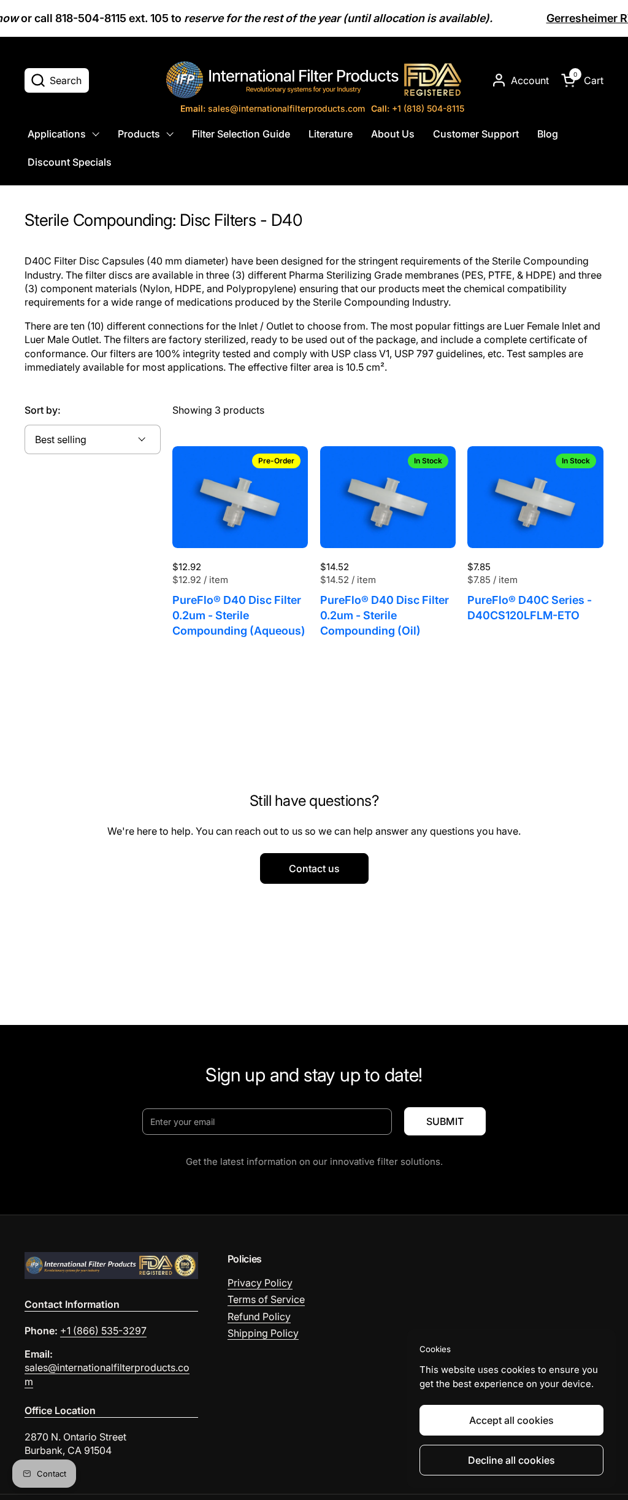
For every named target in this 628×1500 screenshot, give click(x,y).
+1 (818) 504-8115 (417, 108)
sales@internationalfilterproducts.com (272, 108)
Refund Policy (259, 1316)
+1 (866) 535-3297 (103, 1330)
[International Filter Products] (314, 79)
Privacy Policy (260, 1283)
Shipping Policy (263, 1333)
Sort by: (43, 410)
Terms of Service (266, 1299)
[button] (57, 80)
